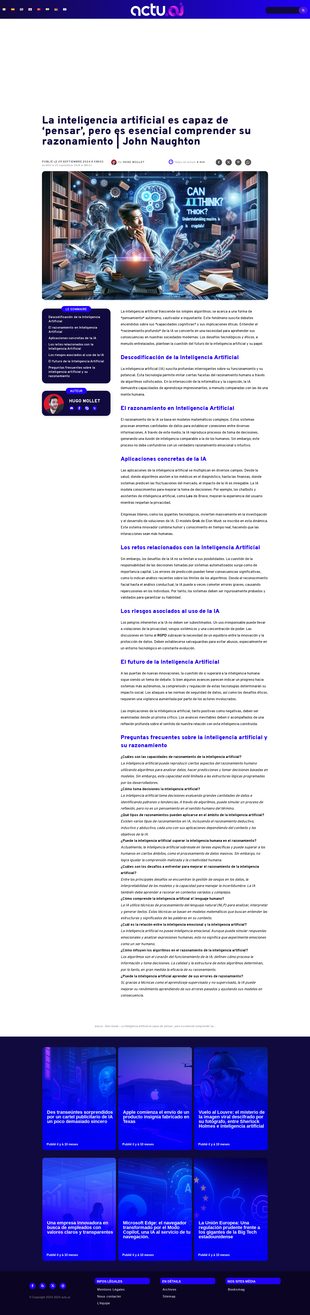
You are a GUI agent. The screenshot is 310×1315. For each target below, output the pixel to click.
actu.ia (98, 1026)
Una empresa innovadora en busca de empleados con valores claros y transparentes (80, 1227)
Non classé (111, 1026)
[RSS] (42, 1286)
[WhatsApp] (248, 163)
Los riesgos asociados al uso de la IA (76, 355)
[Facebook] (219, 163)
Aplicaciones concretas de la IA (72, 338)
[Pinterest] (238, 163)
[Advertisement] (155, 67)
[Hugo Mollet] (114, 162)
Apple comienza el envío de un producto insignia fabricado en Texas (156, 1116)
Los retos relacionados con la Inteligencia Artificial (71, 347)
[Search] (303, 10)
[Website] (63, 1286)
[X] (228, 163)
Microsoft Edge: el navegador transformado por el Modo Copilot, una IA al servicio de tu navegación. (156, 1229)
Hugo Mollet (134, 162)
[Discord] (71, 408)
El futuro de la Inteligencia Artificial (76, 362)
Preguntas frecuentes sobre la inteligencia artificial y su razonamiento (72, 372)
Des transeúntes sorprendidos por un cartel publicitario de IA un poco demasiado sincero (80, 1116)
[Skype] (87, 408)
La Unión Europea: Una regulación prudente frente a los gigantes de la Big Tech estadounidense (229, 1229)
